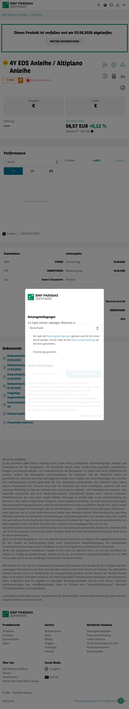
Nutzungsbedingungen (59, 336)
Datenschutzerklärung (83, 340)
